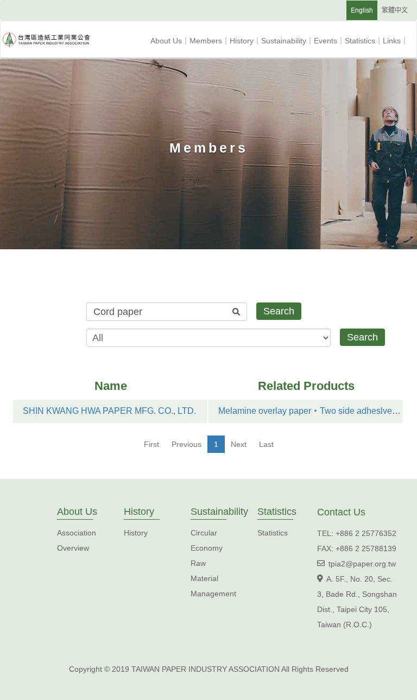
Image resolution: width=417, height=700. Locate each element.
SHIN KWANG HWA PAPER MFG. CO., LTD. (109, 410)
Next (239, 444)
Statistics (364, 40)
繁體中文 (395, 10)
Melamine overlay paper (264, 410)
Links (395, 40)
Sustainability (287, 40)
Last (266, 444)
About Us (169, 40)
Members (209, 40)
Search (278, 311)
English (362, 10)
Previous (186, 444)
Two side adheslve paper (368, 410)
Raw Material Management (213, 578)
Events (329, 40)
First (151, 444)
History (245, 40)
